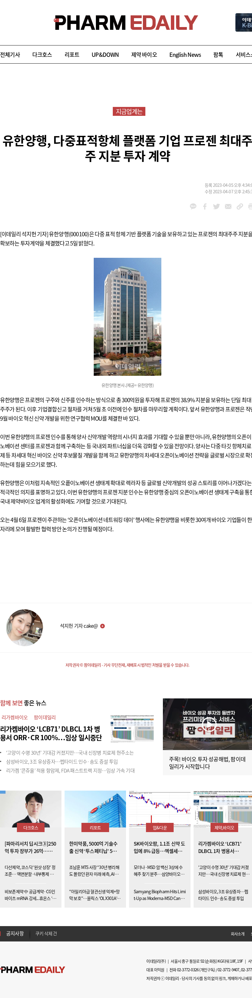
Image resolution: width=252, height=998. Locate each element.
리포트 (72, 54)
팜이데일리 (45, 717)
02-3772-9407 (228, 969)
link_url (239, 206)
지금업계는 (129, 111)
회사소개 (238, 934)
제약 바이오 (144, 54)
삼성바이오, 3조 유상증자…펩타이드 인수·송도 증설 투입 (62, 761)
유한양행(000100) (69, 234)
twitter (216, 206)
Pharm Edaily (32, 970)
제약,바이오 (224, 827)
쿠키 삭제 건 (46, 933)
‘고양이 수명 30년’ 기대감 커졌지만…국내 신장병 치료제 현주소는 (70, 752)
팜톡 (218, 54)
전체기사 (10, 54)
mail (228, 206)
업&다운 (160, 827)
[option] (83, 933)
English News (185, 54)
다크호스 (42, 54)
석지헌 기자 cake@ (79, 625)
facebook (204, 206)
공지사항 (15, 933)
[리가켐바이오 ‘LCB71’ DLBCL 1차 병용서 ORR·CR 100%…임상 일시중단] (132, 728)
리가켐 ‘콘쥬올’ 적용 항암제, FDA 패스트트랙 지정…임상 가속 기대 (70, 770)
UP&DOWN (105, 54)
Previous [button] (37, 929)
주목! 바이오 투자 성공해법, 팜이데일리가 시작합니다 (207, 763)
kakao (193, 206)
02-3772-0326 (188, 969)
